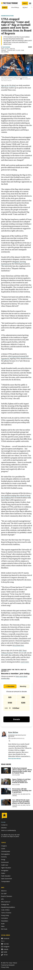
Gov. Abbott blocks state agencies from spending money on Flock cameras (21, 940)
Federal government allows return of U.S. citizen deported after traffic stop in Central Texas (22, 909)
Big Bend (25, 7)
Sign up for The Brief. (10, 94)
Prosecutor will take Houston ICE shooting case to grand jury (21, 929)
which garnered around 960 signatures (15, 427)
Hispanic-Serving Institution (13, 278)
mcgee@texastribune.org (17, 877)
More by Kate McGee (14, 897)
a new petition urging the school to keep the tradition (16, 565)
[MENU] (30, 3)
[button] (16, 90)
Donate (25, 3)
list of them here (18, 715)
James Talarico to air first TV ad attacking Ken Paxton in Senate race (21, 919)
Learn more (25, 732)
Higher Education (7, 16)
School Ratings (15, 7)
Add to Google (16, 358)
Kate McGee (6, 47)
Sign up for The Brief (8, 101)
